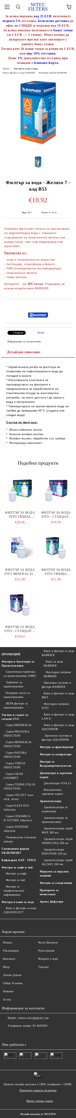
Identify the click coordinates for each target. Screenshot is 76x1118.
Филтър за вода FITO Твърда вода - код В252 (56, 572)
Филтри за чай (15, 880)
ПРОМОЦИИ (11, 654)
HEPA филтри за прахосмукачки (16, 705)
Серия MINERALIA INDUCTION (17, 744)
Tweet (41, 332)
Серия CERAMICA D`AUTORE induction (18, 818)
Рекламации (11, 950)
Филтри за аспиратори (56, 754)
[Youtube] (7, 1034)
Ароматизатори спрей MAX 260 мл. (57, 830)
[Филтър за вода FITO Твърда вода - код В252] (56, 547)
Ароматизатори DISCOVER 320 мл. (55, 851)
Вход (6, 966)
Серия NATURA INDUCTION (15, 754)
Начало (6, 69)
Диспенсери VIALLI (57, 783)
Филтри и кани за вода (26, 69)
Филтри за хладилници (56, 882)
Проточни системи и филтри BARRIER (56, 684)
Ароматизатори (50, 801)
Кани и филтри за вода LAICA (58, 716)
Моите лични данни (39, 1101)
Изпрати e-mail (48, 958)
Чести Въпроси (48, 942)
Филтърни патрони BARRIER (53, 73)
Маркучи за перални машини (54, 873)
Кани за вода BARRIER (53, 663)
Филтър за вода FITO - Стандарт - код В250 (20, 629)
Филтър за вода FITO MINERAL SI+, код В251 (20, 572)
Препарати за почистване (49, 892)
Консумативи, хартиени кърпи (52, 791)
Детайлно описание (24, 352)
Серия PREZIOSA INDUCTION (16, 733)
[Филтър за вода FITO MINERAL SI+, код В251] (20, 547)
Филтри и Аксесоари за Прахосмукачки (18, 663)
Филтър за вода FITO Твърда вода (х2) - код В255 (20, 515)
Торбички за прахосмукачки (13, 684)
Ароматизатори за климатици (55, 809)
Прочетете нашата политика (38, 1090)
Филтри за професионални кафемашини (14, 890)
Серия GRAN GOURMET (13, 776)
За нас (7, 999)
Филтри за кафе (16, 873)
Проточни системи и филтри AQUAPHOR (57, 737)
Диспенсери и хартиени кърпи (56, 775)
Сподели (18, 332)
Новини (8, 991)
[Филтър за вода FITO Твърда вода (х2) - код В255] (20, 490)
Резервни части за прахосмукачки (17, 695)
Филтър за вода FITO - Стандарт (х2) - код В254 (56, 515)
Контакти (9, 958)
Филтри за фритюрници (57, 747)
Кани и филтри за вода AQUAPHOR (58, 727)
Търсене (43, 966)
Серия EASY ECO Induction (16, 807)
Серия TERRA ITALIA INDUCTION (19, 786)
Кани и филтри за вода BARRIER (19, 73)
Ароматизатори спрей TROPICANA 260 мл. (57, 841)
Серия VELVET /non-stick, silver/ (19, 797)
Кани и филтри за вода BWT (58, 695)
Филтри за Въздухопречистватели (55, 763)
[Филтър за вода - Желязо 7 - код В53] (38, 149)
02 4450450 (40, 1025)
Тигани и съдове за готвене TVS (15, 717)
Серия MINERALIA (19, 725)
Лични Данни (12, 975)
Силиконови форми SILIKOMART (15, 850)
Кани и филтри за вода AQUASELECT (20, 910)
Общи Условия (12, 983)
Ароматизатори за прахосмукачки (55, 819)
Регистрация (46, 950)
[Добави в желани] (69, 305)
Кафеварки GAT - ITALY (19, 860)
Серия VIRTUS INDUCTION (14, 765)
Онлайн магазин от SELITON (38, 1114)
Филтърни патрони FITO (55, 706)
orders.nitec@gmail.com (33, 1018)
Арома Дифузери (51, 901)
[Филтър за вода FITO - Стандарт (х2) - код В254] (56, 490)
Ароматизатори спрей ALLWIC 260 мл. (57, 862)
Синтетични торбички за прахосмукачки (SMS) (20, 673)
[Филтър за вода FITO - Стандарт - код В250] (20, 604)
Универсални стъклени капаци (20, 839)
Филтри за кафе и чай (17, 867)
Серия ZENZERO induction (16, 828)
